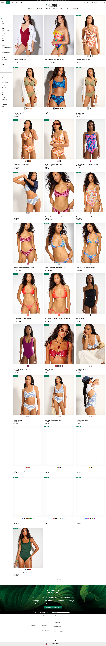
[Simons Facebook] (49, 640)
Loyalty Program (53, 592)
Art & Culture (68, 627)
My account (94, 2)
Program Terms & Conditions (58, 631)
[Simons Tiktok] (51, 640)
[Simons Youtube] (55, 640)
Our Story (67, 626)
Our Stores (67, 624)
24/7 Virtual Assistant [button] (33, 625)
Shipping (43, 627)
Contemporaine (4, 14)
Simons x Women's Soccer (70, 631)
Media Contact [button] (32, 628)
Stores (8, 2)
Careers (12, 2)
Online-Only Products (45, 630)
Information (44, 622)
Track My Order (44, 625)
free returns (57, 0)
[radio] (28, 56)
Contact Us (32, 622)
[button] (87, 2)
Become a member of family (53, 607)
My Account (44, 623)
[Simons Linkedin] (57, 640)
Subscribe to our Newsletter (41, 612)
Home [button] (67, 8)
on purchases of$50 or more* (60, 602)
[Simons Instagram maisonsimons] (46, 640)
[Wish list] (98, 2)
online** (71, 601)
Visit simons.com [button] (51, 644)
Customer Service (33, 623)
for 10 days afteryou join (35, 602)
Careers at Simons (69, 636)
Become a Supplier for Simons (34, 627)
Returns (43, 628)
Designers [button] (48, 8)
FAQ (42, 632)
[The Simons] (53, 590)
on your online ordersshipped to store (48, 602)
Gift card (17, 2)
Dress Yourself (68, 632)
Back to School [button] (31, 8)
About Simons (68, 622)
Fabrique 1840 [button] (75, 8)
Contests (57, 628)
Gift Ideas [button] (40, 8)
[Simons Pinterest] (53, 640)
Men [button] (61, 8)
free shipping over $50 (49, 0)
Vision (21, 2)
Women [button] (55, 8)
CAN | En (2, 2)
